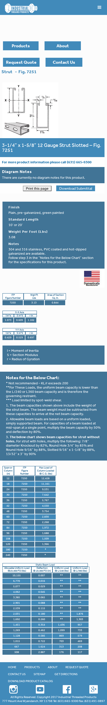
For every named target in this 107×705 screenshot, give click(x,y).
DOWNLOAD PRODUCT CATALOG (30, 681)
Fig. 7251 (27, 71)
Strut (6, 71)
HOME (12, 667)
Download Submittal (75, 188)
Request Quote (21, 62)
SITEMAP (40, 674)
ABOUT (52, 667)
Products (21, 46)
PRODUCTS (32, 667)
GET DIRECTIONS (66, 674)
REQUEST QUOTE (77, 667)
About (62, 46)
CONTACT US (17, 674)
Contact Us (64, 62)
